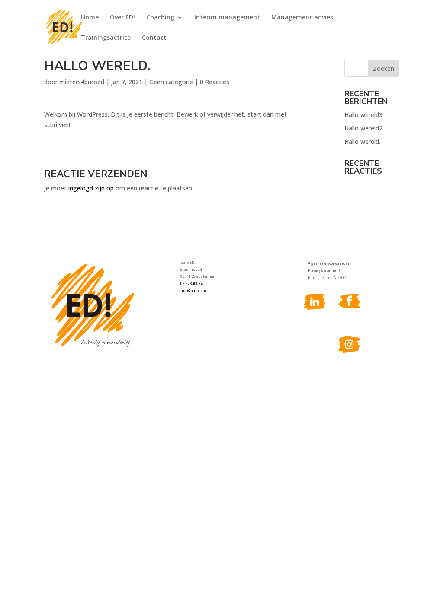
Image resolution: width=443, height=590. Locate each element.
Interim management (227, 17)
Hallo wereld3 (363, 115)
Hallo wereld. (362, 141)
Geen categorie (171, 82)
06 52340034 (191, 283)
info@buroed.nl (194, 290)
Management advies (302, 17)
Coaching (160, 17)
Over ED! (122, 17)
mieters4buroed (81, 82)
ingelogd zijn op (91, 188)
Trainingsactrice (106, 38)
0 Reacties (214, 82)
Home (90, 17)
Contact (154, 38)
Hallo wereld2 (363, 128)
